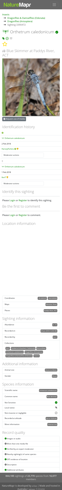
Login (12, 200)
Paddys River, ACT (50, 310)
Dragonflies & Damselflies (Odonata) (26, 17)
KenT (4, 177)
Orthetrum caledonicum (15, 138)
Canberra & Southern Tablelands (23, 348)
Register (23, 200)
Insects (5, 14)
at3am (34, 486)
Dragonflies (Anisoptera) (19, 21)
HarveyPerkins (8, 149)
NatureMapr (41, 348)
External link (52, 424)
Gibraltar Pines (51, 304)
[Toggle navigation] (54, 5)
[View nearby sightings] (11, 38)
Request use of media (15, 118)
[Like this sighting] (4, 51)
